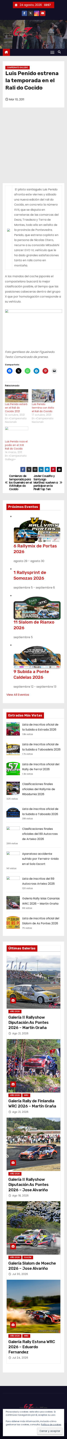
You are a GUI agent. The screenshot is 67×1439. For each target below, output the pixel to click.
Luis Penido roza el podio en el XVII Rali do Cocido (16, 445)
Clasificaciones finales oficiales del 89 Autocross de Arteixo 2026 (40, 834)
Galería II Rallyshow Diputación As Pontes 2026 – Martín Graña (28, 1022)
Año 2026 (15, 1011)
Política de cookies (51, 1424)
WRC (26, 1095)
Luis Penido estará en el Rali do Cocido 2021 (16, 407)
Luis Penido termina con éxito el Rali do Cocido (43, 407)
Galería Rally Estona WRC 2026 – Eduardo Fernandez (31, 1347)
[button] (60, 52)
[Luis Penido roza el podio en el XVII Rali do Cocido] (16, 433)
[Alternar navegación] (52, 52)
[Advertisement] (33, 148)
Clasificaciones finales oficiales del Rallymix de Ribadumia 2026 (38, 789)
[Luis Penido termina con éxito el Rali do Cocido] (43, 395)
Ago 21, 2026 (20, 1033)
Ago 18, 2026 (20, 1195)
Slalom (27, 1257)
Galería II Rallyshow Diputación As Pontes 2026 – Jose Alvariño (28, 1184)
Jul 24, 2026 (20, 1357)
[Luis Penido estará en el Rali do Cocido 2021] (16, 395)
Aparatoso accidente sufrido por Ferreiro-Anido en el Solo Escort (40, 859)
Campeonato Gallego (17, 67)
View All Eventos (17, 695)
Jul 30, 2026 (20, 1274)
